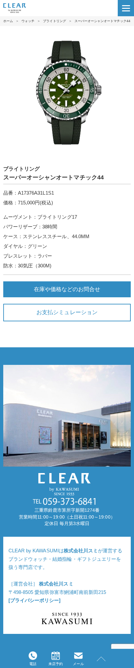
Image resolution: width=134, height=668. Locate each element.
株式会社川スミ (81, 550)
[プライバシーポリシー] (34, 600)
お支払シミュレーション (66, 312)
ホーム (8, 21)
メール (78, 664)
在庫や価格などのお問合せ (67, 289)
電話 (32, 664)
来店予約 (55, 664)
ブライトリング (54, 21)
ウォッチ (27, 21)
